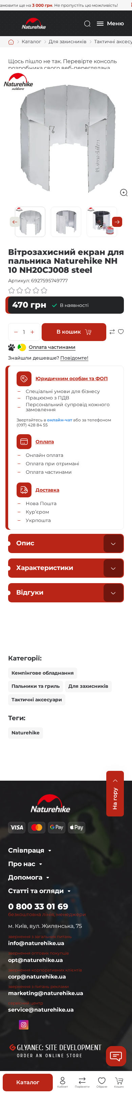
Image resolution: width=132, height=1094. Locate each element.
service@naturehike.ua (41, 1010)
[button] (15, 222)
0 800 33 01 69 (38, 906)
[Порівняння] (82, 1081)
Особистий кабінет (63, 1081)
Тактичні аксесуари (37, 700)
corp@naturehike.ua (37, 976)
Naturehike (26, 733)
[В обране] (121, 335)
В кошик (69, 332)
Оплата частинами (52, 347)
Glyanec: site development (59, 1047)
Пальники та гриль (36, 686)
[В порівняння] (112, 335)
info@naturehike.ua (36, 943)
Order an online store (50, 1055)
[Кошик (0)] (119, 1081)
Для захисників (88, 686)
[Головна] (11, 42)
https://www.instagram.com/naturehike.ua (23, 1025)
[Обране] (102, 1081)
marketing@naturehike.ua (45, 993)
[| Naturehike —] (33, 23)
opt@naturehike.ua (35, 960)
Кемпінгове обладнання (43, 673)
